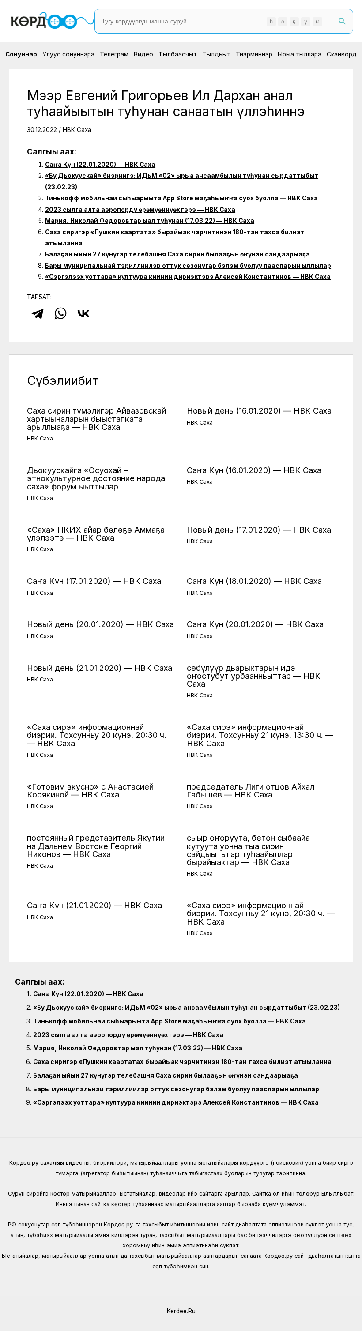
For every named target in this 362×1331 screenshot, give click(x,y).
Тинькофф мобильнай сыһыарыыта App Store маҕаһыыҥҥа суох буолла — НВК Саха (181, 198)
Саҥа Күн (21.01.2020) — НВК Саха (94, 905)
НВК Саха (77, 129)
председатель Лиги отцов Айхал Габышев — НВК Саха (250, 790)
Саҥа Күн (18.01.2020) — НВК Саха (254, 581)
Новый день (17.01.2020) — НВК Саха (259, 529)
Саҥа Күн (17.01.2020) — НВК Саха (94, 581)
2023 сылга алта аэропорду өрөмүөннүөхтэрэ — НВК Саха (140, 209)
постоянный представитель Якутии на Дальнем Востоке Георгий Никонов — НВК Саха (96, 845)
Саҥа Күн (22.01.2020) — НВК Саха (100, 164)
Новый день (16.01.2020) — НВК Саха (259, 410)
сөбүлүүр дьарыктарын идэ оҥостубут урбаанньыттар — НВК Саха (254, 675)
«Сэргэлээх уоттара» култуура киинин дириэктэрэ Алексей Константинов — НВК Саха (188, 276)
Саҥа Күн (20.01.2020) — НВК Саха (255, 624)
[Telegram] (37, 313)
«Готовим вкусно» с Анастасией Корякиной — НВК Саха (90, 790)
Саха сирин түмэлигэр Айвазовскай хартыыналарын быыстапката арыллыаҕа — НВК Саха (96, 418)
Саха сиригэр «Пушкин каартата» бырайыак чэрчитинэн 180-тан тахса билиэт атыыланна (182, 1061)
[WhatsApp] (60, 313)
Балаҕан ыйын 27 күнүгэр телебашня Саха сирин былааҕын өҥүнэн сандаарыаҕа (177, 254)
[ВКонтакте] (83, 313)
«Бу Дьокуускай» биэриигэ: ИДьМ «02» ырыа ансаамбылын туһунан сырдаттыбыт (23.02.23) (186, 1007)
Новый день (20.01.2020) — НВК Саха (100, 624)
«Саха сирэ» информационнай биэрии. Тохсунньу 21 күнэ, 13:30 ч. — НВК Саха (260, 735)
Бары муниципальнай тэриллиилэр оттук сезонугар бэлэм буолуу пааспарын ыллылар (188, 265)
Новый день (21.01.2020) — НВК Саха (99, 668)
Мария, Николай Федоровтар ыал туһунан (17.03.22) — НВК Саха (149, 220)
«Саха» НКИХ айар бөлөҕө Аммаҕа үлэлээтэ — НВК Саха (96, 533)
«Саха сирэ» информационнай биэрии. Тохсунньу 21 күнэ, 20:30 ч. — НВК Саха (261, 913)
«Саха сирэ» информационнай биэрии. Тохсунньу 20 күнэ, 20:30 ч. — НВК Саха (96, 735)
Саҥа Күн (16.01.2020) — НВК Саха (254, 470)
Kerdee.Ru (181, 1311)
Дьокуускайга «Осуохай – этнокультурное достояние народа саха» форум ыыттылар (96, 478)
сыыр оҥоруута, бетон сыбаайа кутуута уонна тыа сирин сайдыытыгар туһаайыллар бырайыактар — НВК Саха (248, 850)
